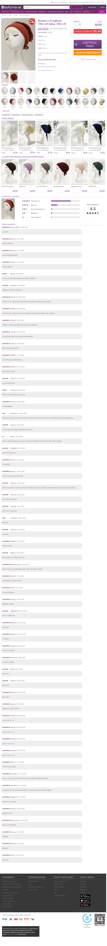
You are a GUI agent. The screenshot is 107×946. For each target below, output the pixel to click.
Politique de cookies (12, 934)
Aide (29, 884)
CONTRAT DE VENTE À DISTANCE (11, 884)
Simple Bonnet (6, 114)
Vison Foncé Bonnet (41, 186)
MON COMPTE (92, 7)
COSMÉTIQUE (86, 11)
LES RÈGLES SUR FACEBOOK (10, 893)
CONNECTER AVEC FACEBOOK (87, 2)
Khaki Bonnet (92, 186)
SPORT (66, 11)
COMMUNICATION (33, 881)
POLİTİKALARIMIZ (7, 907)
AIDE (103, 2)
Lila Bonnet (22, 186)
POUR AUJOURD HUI (88, 31)
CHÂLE (56, 890)
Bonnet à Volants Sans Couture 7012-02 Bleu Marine (42, 150)
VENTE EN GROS (32, 890)
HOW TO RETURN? (7, 895)
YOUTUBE (83, 893)
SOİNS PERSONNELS (60, 895)
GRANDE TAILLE (42, 11)
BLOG (98, 2)
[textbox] (46, 7)
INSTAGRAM (83, 887)
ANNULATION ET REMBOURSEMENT (12, 887)
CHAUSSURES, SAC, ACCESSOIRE (55, 11)
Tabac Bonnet (15, 114)
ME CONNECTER (63, 2)
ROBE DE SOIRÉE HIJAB (60, 881)
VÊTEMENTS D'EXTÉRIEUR (31, 11)
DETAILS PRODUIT (43, 28)
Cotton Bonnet (38, 114)
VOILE (22, 11)
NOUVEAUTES (5, 11)
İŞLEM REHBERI (6, 904)
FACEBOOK (83, 881)
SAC (55, 893)
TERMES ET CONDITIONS (9, 881)
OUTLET (102, 11)
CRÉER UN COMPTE (73, 2)
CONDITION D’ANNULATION (59, 28)
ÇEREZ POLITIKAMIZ (7, 898)
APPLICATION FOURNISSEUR (36, 887)
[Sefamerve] (11, 7)
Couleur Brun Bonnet (8, 186)
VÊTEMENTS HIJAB (14, 11)
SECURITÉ (5, 890)
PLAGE (71, 11)
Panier (102, 7)
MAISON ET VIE (77, 11)
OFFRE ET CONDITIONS (8, 901)
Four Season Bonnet (27, 114)
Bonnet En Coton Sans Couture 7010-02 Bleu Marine (95, 150)
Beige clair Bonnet (76, 186)
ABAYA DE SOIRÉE (59, 887)
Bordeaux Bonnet (59, 186)
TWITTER (82, 884)
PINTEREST (83, 890)
